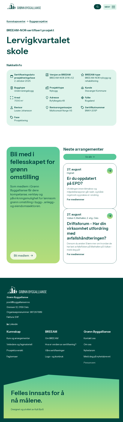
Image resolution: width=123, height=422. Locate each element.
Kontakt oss (90, 338)
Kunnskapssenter (16, 21)
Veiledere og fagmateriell (19, 344)
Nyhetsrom (89, 350)
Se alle (88, 157)
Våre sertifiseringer (54, 350)
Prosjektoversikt (15, 350)
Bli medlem (21, 255)
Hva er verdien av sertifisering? (60, 344)
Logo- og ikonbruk (54, 356)
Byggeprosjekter (38, 21)
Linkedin (13, 324)
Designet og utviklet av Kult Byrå (27, 409)
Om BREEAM (51, 338)
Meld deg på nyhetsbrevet (97, 356)
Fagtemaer (12, 356)
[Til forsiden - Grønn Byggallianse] (24, 5)
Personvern (89, 362)
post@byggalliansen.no (18, 302)
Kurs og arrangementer (18, 338)
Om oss (87, 344)
